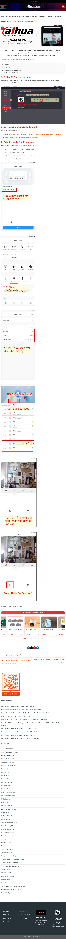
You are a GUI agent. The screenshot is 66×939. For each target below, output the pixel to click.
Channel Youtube (41, 920)
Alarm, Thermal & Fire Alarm (9, 752)
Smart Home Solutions (8, 836)
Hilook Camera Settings (8, 792)
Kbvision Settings (6, 806)
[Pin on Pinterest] (34, 647)
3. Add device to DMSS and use (11, 72)
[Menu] (2, 6)
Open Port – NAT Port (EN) (9, 822)
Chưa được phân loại (7, 762)
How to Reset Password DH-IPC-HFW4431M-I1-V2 (16, 716)
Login (30, 1)
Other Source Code (7, 829)
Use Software (5, 879)
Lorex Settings (5, 812)
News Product (5, 819)
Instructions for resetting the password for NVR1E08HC (18, 706)
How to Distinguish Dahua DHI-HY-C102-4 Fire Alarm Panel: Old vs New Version (25, 713)
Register (35, 1)
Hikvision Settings (6, 789)
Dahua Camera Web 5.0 (8, 765)
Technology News (6, 853)
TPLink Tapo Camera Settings (10, 866)
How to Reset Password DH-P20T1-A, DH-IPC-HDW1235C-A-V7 (21, 709)
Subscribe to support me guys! (41, 923)
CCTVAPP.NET (28, 22)
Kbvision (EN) (5, 802)
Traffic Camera (6, 869)
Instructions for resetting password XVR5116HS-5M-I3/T (18, 735)
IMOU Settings (5, 799)
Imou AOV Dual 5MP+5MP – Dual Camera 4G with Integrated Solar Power (24, 720)
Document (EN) (6, 775)
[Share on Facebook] (28, 647)
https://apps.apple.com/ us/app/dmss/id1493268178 (22, 138)
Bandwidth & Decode (8, 759)
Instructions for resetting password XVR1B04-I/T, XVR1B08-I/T (20, 738)
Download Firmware (7, 779)
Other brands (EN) (7, 826)
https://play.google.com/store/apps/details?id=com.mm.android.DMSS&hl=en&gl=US (35, 135)
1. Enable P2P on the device (10, 68)
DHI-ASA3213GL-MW (56, 654)
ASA (41, 654)
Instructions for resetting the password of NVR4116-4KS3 (19, 732)
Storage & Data (6, 843)
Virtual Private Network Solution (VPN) (13, 886)
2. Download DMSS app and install (12, 70)
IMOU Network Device (8, 796)
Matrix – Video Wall (7, 816)
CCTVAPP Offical (41, 918)
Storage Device (6, 846)
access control (35, 654)
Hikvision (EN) (5, 786)
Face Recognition (6, 782)
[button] (61, 65)
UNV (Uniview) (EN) (7, 873)
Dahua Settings (5, 14)
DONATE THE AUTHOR (57, 919)
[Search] (63, 6)
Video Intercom (6, 883)
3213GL (29, 654)
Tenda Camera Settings (8, 856)
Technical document (7, 849)
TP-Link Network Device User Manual (12, 859)
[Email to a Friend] (31, 647)
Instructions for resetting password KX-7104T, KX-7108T (18, 728)
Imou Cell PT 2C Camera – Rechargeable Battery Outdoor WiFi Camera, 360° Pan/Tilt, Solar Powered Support (32, 724)
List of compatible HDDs (8, 809)
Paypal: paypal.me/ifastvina (58, 923)
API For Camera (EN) (7, 755)
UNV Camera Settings (8, 876)
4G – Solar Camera (7, 749)
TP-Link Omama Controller (9, 863)
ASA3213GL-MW (46, 654)
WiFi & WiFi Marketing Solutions (11, 889)
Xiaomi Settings (6, 893)
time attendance (10, 656)
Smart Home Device (7, 832)
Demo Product (5, 772)
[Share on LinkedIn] (37, 647)
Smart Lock (4, 839)
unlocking (17, 656)
